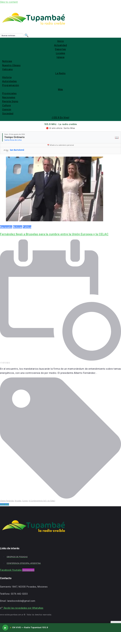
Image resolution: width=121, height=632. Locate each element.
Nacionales (6, 226)
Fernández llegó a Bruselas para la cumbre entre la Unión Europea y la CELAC (54, 234)
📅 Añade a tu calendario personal (60, 145)
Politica (27, 226)
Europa (25, 501)
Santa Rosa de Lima (13, 140)
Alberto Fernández (7, 501)
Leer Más (4, 504)
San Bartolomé (17, 150)
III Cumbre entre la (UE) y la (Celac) (42, 501)
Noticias (17, 226)
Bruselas (18, 501)
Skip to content (9, 1)
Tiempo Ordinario (14, 137)
